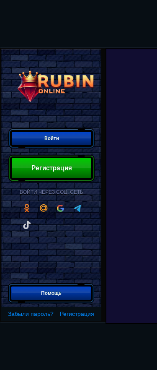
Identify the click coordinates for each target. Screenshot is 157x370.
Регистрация (77, 313)
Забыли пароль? (31, 313)
